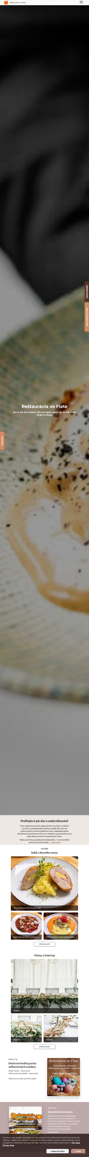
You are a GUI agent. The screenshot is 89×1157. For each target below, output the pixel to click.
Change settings (57, 1151)
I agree (78, 1151)
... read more (55, 842)
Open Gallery (44, 944)
